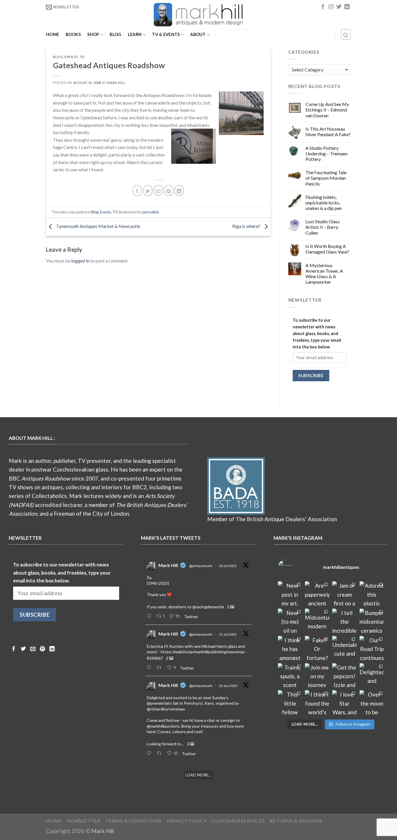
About (197, 34)
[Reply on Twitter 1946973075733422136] (150, 616)
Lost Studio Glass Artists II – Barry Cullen (322, 227)
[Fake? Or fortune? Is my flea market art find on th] (317, 648)
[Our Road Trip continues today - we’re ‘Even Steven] (372, 648)
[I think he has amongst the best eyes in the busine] (290, 648)
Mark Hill (116, 82)
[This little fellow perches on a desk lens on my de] (290, 702)
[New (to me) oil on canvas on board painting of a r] (290, 621)
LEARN (135, 34)
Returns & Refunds (296, 820)
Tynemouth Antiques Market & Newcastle (97, 226)
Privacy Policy (187, 820)
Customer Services (238, 820)
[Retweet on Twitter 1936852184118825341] (160, 753)
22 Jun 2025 (228, 685)
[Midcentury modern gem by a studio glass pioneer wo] (317, 621)
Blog (115, 34)
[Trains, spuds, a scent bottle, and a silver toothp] (290, 675)
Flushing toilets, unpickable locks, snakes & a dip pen (323, 202)
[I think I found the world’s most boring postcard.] (317, 702)
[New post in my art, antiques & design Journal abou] (290, 593)
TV (82, 57)
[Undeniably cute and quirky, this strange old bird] (344, 648)
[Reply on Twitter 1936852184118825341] (150, 753)
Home (52, 34)
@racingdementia (208, 606)
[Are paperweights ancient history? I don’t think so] (317, 593)
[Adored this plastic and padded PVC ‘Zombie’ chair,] (372, 593)
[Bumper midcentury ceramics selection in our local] (372, 621)
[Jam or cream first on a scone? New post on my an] (344, 593)
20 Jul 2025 (228, 566)
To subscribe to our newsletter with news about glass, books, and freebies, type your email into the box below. (317, 333)
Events (71, 57)
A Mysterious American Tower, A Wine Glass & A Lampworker (324, 273)
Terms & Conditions (133, 820)
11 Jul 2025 (228, 634)
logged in (80, 260)
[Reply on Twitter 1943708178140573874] (150, 668)
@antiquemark (200, 566)
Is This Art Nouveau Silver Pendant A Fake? (328, 131)
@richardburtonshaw (166, 708)
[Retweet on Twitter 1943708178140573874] (160, 668)
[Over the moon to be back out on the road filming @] (372, 702)
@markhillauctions (163, 726)
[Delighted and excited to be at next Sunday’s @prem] (372, 675)
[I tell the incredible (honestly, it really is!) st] (344, 621)
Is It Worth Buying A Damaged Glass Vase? (327, 248)
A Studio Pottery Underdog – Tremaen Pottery (326, 153)
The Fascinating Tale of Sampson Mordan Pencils (325, 178)
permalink (150, 212)
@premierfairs (159, 703)
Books (73, 34)
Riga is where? (246, 226)
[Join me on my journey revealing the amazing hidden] (317, 675)
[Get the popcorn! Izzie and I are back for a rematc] (344, 675)
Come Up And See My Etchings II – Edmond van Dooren (327, 109)
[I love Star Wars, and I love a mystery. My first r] (344, 702)
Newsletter (84, 820)
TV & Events (166, 34)
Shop (93, 34)
